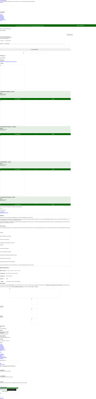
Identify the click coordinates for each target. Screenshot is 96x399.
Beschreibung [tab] (2, 211)
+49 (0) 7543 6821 (3, 4)
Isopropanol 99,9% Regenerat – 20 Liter (7, 197)
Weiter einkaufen (5, 391)
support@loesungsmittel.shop (11, 4)
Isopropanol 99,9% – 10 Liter (5, 161)
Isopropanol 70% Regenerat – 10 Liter (7, 91)
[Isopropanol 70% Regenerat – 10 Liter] (35, 77)
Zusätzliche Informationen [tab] (4, 212)
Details (53, 134)
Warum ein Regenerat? (80, 25)
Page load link (2, 364)
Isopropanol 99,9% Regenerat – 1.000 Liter (8, 126)
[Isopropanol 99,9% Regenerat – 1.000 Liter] (35, 112)
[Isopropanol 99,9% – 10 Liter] (35, 147)
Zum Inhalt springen (3, 0)
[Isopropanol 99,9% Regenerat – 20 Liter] (35, 183)
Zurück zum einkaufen (11, 389)
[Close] (0, 365)
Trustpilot (1, 2)
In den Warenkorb (18, 134)
